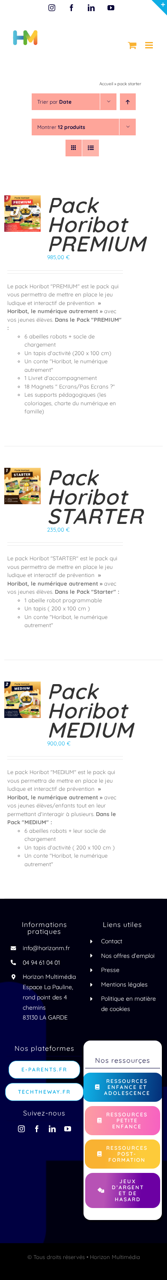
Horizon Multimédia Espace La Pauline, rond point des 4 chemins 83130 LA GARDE (49, 997)
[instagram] (21, 1128)
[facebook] (36, 1128)
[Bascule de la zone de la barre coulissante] (159, 7)
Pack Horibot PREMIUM (96, 224)
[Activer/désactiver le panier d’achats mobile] (132, 45)
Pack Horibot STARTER (95, 496)
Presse (110, 970)
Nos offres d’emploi (128, 956)
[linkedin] (52, 1128)
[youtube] (67, 1128)
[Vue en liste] (90, 148)
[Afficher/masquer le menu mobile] (149, 45)
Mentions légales (124, 984)
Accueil (106, 84)
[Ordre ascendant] (127, 102)
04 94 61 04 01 (41, 962)
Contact (111, 941)
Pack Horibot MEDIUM (90, 710)
